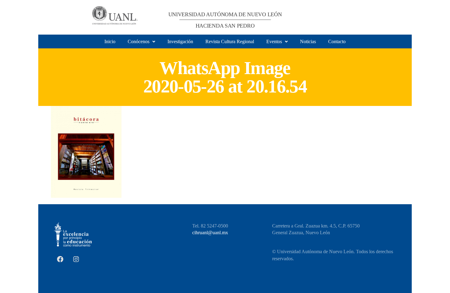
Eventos (274, 41)
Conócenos (138, 41)
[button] (141, 41)
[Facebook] (60, 259)
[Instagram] (75, 259)
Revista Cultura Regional (229, 41)
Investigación (180, 41)
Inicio (109, 41)
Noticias (308, 41)
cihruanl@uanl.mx (210, 232)
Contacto (337, 41)
